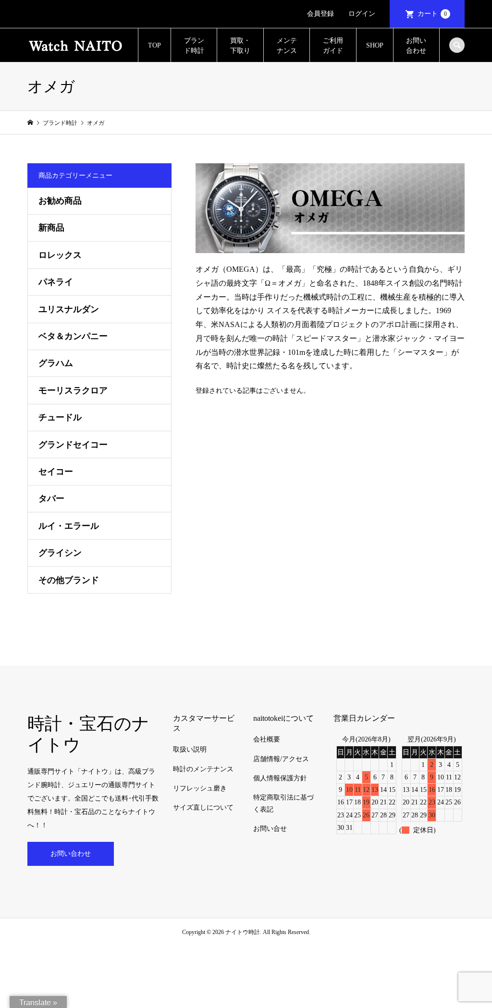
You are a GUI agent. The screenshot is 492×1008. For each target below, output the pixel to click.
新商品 (51, 227)
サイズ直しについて (203, 807)
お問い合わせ (416, 45)
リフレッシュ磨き (200, 788)
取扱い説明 (190, 749)
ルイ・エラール (68, 526)
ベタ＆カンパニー (73, 336)
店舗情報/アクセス (281, 759)
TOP (154, 45)
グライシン (60, 553)
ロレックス (60, 255)
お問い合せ (270, 828)
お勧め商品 (60, 201)
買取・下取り (240, 45)
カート (432, 13)
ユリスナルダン (68, 309)
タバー (51, 498)
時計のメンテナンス (203, 769)
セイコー (55, 471)
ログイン (361, 13)
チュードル (60, 417)
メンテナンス (287, 45)
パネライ (55, 282)
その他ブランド (68, 580)
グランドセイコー (73, 444)
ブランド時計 (194, 45)
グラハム (55, 363)
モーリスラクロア (73, 390)
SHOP (374, 45)
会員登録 (320, 13)
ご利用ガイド (333, 45)
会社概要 (266, 739)
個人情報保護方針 (280, 778)
